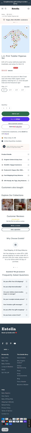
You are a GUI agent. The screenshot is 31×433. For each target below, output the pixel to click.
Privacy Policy (6, 408)
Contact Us (5, 414)
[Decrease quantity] (4, 108)
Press (19, 370)
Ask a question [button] (15, 229)
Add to (11, 126)
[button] (15, 22)
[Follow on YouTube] (15, 343)
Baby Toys (5, 360)
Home (3, 14)
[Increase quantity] (10, 108)
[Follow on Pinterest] (11, 343)
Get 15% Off (5, 372)
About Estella (21, 358)
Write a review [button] (15, 225)
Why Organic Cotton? (21, 362)
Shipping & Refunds (8, 402)
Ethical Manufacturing (21, 367)
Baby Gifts (5, 358)
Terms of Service (7, 411)
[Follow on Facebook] (3, 343)
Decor (3, 369)
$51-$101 (9, 14)
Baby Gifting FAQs (7, 399)
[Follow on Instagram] (7, 343)
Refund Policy (6, 405)
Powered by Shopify (16, 428)
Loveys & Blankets (7, 366)
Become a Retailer (22, 384)
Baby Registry (6, 393)
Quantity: (4, 105)
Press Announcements (22, 374)
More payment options (15, 123)
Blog (18, 378)
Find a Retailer (21, 381)
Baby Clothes (6, 363)
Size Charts (5, 396)
